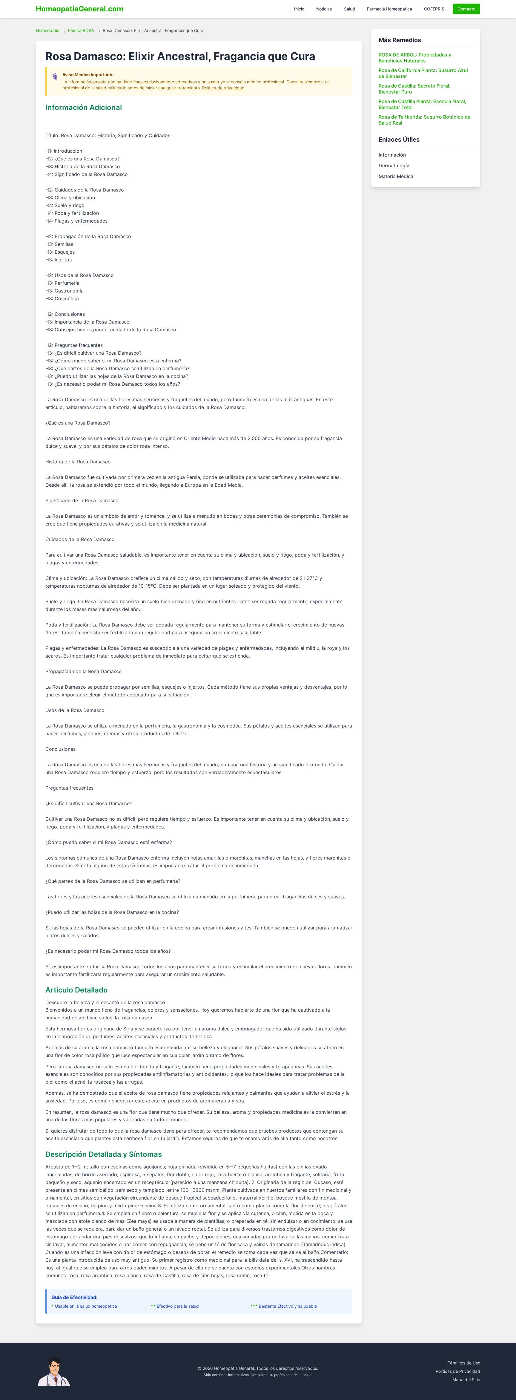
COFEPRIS (434, 8)
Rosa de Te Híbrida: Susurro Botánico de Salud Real (424, 120)
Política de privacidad (223, 87)
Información (392, 155)
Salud (349, 8)
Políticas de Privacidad (458, 1371)
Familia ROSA (81, 30)
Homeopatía (47, 30)
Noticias (324, 8)
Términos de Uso (464, 1362)
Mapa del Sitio (466, 1379)
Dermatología (394, 166)
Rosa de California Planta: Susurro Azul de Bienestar (423, 73)
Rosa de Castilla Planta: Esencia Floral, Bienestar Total (422, 104)
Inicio (299, 8)
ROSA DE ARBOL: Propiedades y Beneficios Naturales (415, 58)
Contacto (466, 8)
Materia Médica (396, 176)
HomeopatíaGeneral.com (79, 8)
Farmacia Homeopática (389, 8)
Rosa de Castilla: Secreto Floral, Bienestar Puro (415, 89)
